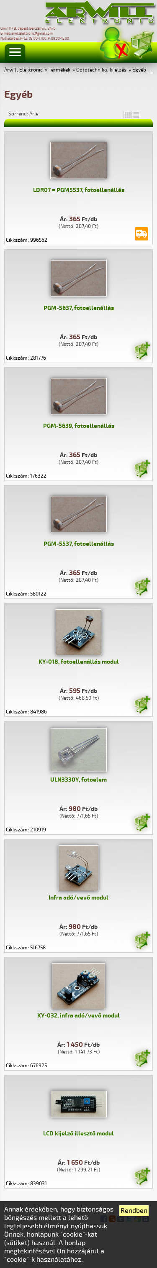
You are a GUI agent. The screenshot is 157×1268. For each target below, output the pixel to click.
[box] (128, 114)
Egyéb (139, 70)
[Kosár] (142, 43)
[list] (136, 114)
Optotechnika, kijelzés (101, 70)
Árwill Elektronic (23, 70)
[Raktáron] (141, 352)
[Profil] (114, 43)
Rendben (134, 1211)
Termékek (59, 70)
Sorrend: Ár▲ (29, 114)
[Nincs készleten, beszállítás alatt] (141, 233)
